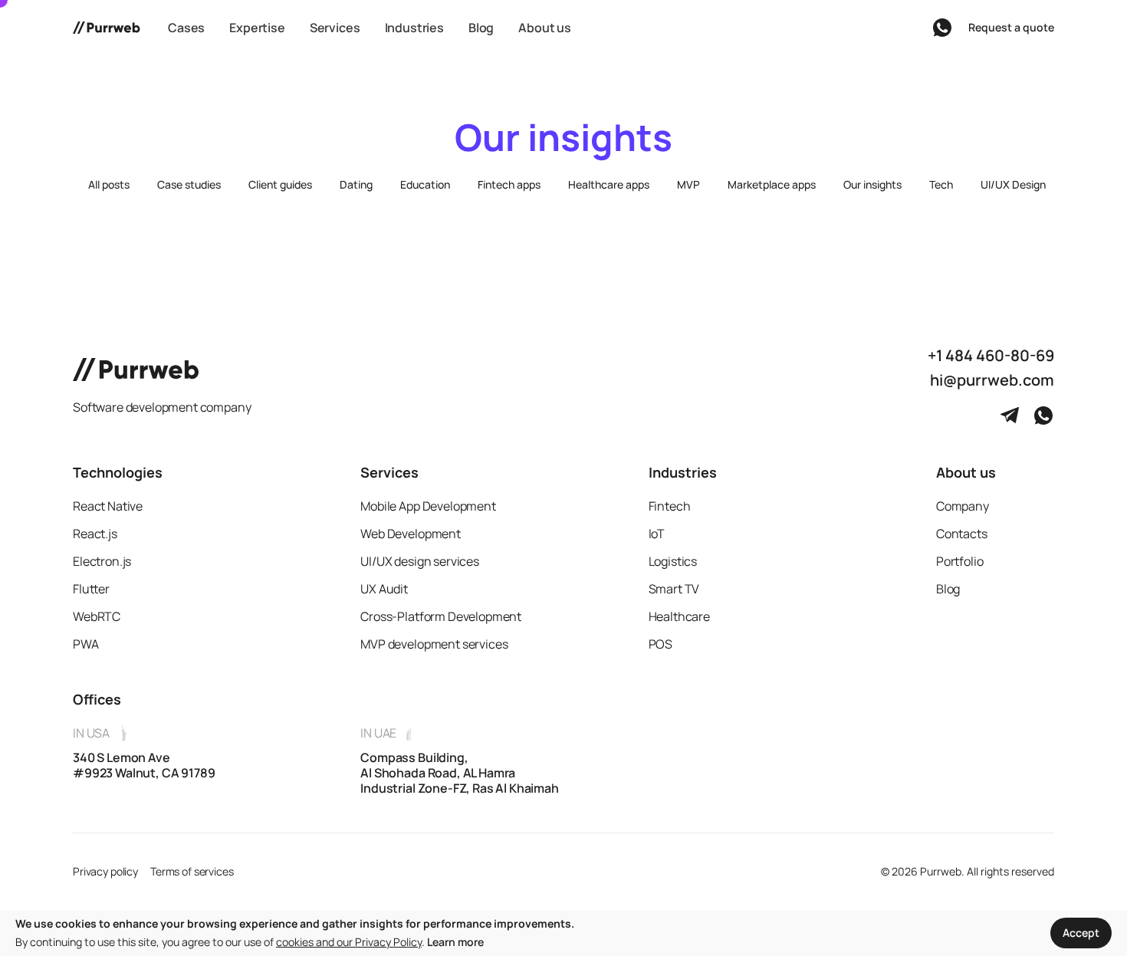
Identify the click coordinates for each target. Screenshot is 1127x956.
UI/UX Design (1013, 184)
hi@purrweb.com (992, 380)
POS (661, 644)
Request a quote (1011, 27)
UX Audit (384, 588)
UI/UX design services (419, 561)
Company (962, 506)
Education (425, 184)
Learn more (455, 942)
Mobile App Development (427, 506)
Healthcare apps (608, 184)
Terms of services (192, 871)
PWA (86, 644)
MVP (688, 184)
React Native (108, 506)
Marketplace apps (772, 184)
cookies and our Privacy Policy (349, 942)
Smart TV (674, 588)
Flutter (91, 588)
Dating (356, 184)
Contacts (961, 533)
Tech (941, 184)
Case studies (189, 184)
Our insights (872, 184)
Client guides (280, 184)
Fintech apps (509, 184)
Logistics (673, 561)
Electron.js (102, 561)
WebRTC (96, 616)
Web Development (410, 533)
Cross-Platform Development (440, 616)
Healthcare (679, 616)
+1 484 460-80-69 (991, 356)
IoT (657, 533)
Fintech (670, 506)
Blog (948, 588)
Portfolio (960, 561)
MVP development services (434, 644)
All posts (109, 184)
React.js (95, 533)
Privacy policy (105, 871)
